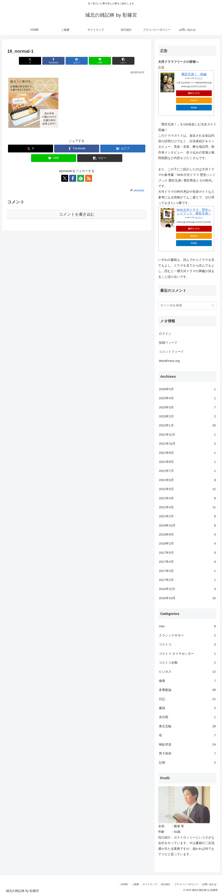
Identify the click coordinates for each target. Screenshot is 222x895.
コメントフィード (171, 351)
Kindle (194, 107)
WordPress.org (169, 361)
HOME (124, 884)
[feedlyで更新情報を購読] (80, 178)
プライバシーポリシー (186, 884)
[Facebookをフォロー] (72, 178)
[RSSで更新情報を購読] (88, 178)
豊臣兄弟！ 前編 (193, 74)
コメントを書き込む (77, 214)
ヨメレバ (199, 78)
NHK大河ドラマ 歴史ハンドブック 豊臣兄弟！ (194, 211)
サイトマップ (150, 884)
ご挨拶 (135, 884)
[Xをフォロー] (64, 178)
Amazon (194, 100)
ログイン (165, 333)
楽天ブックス (194, 93)
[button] (123, 61)
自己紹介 (165, 884)
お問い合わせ (209, 884)
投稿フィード (168, 342)
